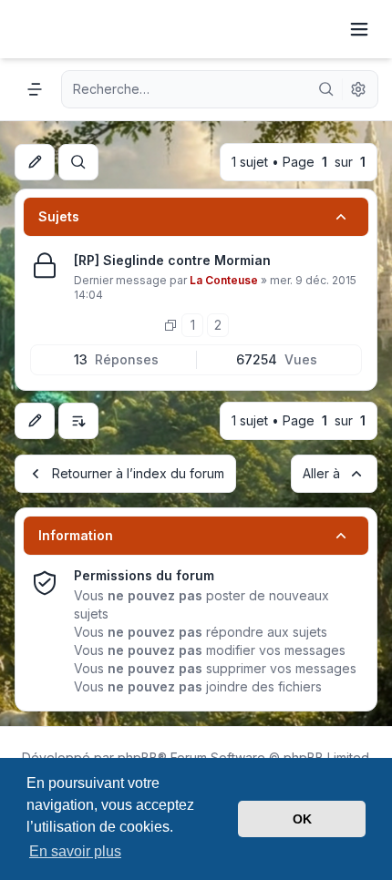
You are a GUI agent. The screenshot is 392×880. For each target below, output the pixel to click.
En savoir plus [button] (75, 851)
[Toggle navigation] (359, 29)
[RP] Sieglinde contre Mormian (172, 260)
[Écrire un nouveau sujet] (35, 162)
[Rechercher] (326, 89)
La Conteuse (224, 280)
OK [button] (302, 819)
